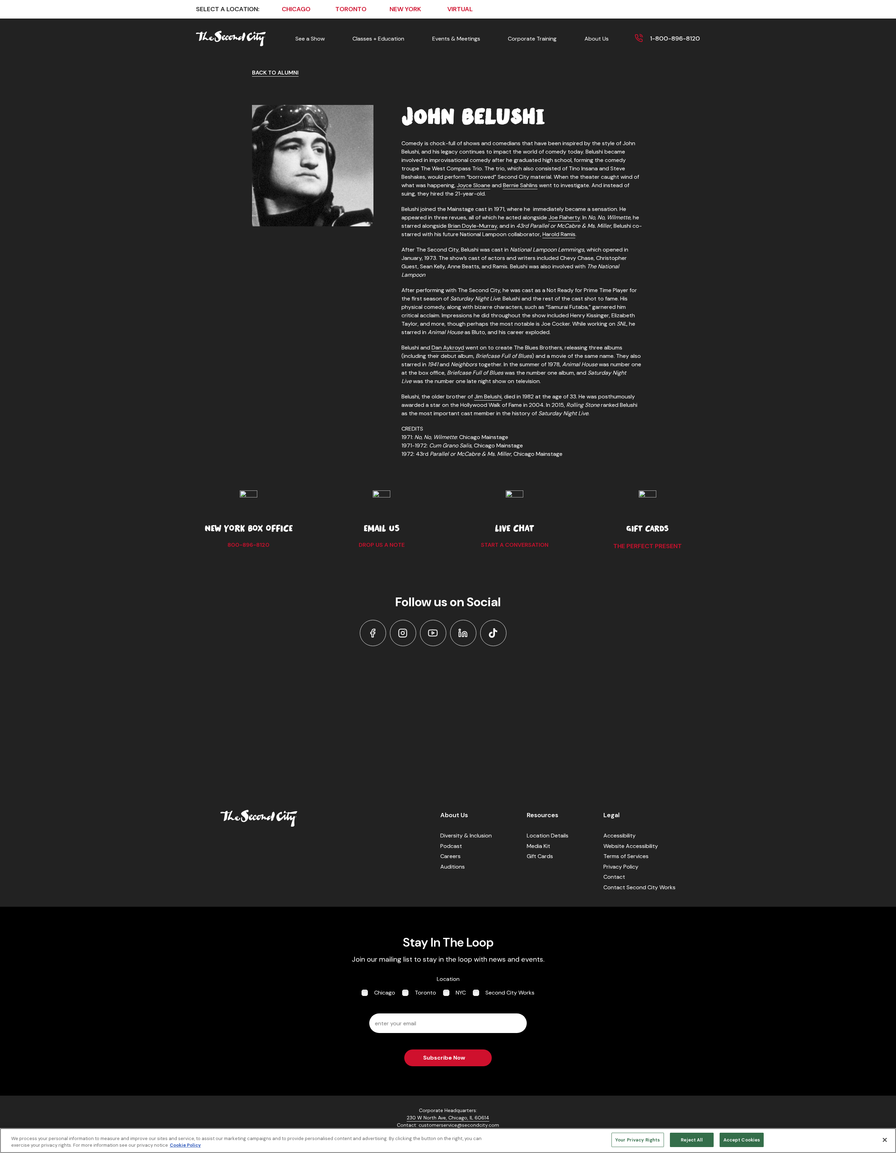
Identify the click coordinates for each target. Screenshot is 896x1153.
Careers (450, 856)
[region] (448, 1140)
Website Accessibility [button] (630, 846)
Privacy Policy (620, 866)
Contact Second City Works (639, 887)
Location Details (547, 835)
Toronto (425, 992)
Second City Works (509, 992)
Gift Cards (540, 856)
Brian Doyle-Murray (472, 225)
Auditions (452, 866)
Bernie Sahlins (520, 185)
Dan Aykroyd (448, 347)
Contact (614, 876)
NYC (461, 992)
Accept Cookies (741, 1140)
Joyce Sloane (473, 185)
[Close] (884, 1139)
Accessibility (619, 835)
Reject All (691, 1140)
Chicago (384, 992)
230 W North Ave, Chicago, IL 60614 (448, 1118)
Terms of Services (626, 856)
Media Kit (538, 846)
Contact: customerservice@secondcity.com (448, 1125)
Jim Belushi (488, 396)
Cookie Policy (185, 1145)
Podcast (451, 846)
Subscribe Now (444, 1057)
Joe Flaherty (564, 217)
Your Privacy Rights (637, 1140)
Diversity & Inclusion (466, 835)
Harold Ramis (558, 234)
